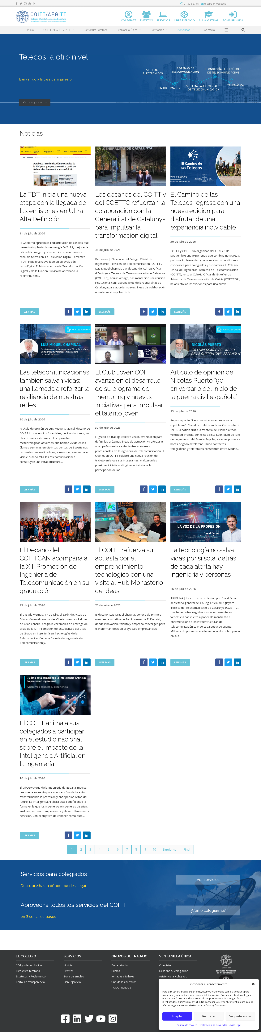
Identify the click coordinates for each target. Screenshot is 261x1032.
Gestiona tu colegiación (173, 971)
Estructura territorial (28, 971)
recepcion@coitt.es (214, 3)
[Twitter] (89, 1018)
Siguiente (169, 849)
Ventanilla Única (127, 29)
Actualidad (184, 29)
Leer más (31, 312)
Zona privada (119, 965)
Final (186, 849)
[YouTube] (101, 1018)
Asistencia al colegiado (173, 976)
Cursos (115, 971)
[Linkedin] (77, 1018)
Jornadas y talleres (122, 976)
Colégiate (165, 965)
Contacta (209, 29)
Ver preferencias (240, 1016)
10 (154, 849)
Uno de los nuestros (123, 982)
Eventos (69, 971)
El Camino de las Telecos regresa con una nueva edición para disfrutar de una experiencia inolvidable (205, 211)
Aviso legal (235, 1025)
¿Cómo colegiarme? (208, 910)
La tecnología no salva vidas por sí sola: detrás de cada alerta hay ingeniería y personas (203, 562)
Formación (157, 29)
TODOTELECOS (121, 987)
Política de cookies (187, 1025)
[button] (253, 984)
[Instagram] (113, 1018)
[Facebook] (65, 1018)
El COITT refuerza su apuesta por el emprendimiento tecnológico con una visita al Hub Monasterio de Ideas (129, 570)
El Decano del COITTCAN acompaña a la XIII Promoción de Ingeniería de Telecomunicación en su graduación (54, 570)
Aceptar (177, 1016)
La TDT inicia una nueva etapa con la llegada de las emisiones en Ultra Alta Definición (53, 207)
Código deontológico (29, 965)
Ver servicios (208, 879)
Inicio (30, 29)
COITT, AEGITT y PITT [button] (57, 29)
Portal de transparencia (30, 982)
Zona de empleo (74, 976)
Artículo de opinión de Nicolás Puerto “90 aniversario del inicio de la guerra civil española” (203, 385)
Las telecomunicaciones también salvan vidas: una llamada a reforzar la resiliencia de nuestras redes (54, 389)
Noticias (69, 965)
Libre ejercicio (72, 982)
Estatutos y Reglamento (31, 976)
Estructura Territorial (96, 29)
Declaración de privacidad (213, 1025)
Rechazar (208, 1016)
